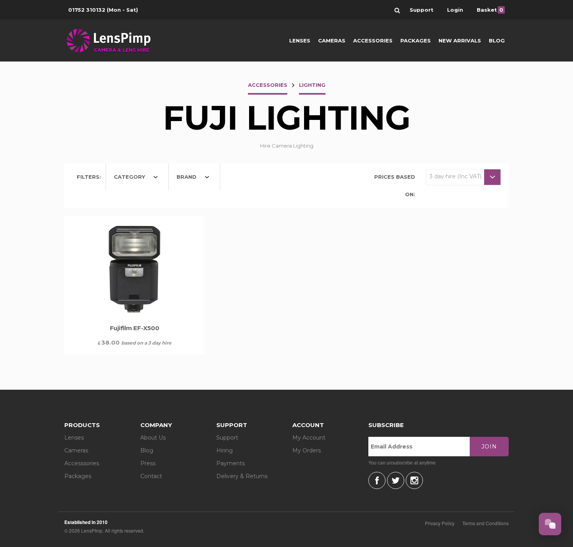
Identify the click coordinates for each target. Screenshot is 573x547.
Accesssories (81, 463)
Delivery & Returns (241, 476)
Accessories (373, 40)
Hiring (224, 450)
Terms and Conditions (485, 523)
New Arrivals (460, 40)
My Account (308, 437)
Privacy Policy (440, 523)
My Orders (306, 450)
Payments (230, 463)
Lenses (299, 40)
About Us (153, 437)
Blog (497, 40)
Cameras (331, 40)
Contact (151, 476)
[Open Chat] (550, 524)
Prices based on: (394, 185)
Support (227, 437)
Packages (415, 40)
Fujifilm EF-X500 (134, 328)
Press (148, 463)
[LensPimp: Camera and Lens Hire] (114, 40)
